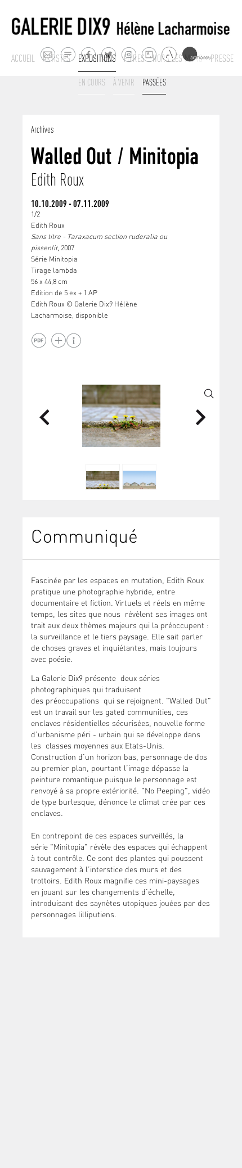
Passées (154, 82)
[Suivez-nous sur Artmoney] (196, 54)
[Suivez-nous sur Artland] (169, 54)
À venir (124, 82)
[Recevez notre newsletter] (67, 54)
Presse (222, 58)
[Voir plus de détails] (58, 340)
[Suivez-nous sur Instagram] (128, 54)
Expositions (97, 58)
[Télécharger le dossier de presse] (38, 340)
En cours (91, 82)
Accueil (23, 58)
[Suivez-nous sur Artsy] (148, 54)
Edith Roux (57, 180)
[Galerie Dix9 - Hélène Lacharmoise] (121, 26)
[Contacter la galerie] (47, 54)
